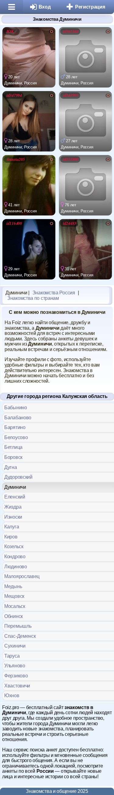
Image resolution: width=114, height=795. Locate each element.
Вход (45, 6)
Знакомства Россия (54, 292)
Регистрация (90, 6)
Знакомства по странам (33, 298)
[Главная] (11, 7)
